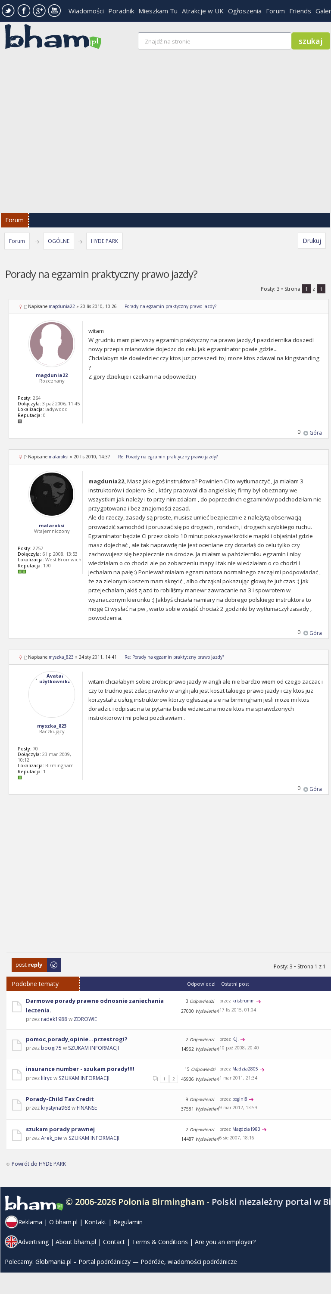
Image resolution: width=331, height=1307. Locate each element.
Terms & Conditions (160, 1242)
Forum (275, 10)
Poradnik (121, 10)
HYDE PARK (104, 241)
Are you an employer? (225, 1242)
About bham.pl (76, 1242)
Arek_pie (51, 1138)
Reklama (30, 1222)
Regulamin (128, 1222)
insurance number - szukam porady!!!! (80, 1069)
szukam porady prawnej (60, 1129)
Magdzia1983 (246, 1129)
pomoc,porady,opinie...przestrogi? (77, 1039)
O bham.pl (63, 1222)
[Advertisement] (168, 878)
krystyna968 (55, 1107)
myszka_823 (61, 657)
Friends (300, 10)
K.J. (235, 1039)
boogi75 (51, 1048)
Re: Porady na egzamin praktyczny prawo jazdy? (168, 457)
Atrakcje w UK (203, 10)
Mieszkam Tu (158, 10)
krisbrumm (243, 1001)
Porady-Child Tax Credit (60, 1099)
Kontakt (95, 1222)
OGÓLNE (58, 241)
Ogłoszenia (245, 10)
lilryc (46, 1078)
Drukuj (312, 241)
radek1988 (54, 1019)
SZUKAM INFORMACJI (93, 1048)
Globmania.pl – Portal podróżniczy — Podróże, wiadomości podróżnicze (136, 1261)
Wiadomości (86, 10)
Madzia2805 (245, 1069)
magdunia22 (62, 306)
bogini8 (239, 1099)
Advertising (33, 1242)
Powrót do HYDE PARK (39, 1163)
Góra (315, 432)
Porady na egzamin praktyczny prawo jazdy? (170, 306)
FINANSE (87, 1107)
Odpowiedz (26, 962)
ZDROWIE (85, 1019)
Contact (114, 1242)
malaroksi (59, 457)
